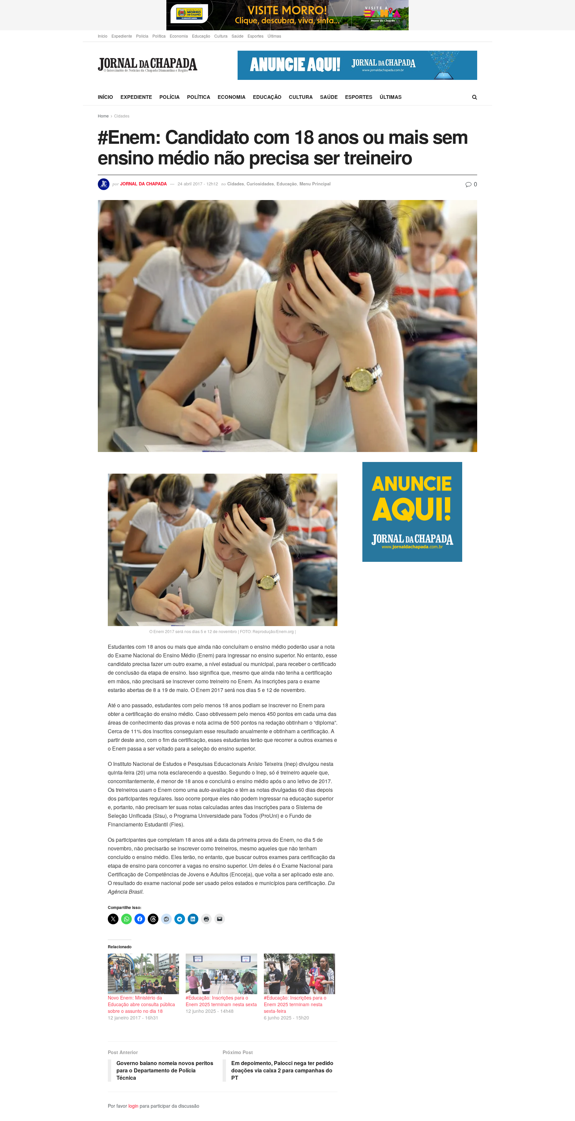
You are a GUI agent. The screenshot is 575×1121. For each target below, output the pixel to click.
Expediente (121, 36)
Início (102, 36)
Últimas (274, 36)
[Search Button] (474, 97)
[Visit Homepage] (147, 65)
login (133, 1105)
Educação (201, 36)
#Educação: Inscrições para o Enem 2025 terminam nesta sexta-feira (295, 1004)
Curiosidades (260, 183)
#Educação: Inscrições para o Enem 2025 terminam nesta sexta (221, 1001)
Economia (179, 36)
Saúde (238, 36)
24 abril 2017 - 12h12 (198, 183)
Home (103, 115)
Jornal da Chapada (143, 183)
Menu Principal (315, 183)
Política (159, 36)
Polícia (142, 36)
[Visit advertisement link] (287, 15)
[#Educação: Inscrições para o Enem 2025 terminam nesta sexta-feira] (299, 974)
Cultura (221, 36)
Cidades (121, 115)
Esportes (256, 36)
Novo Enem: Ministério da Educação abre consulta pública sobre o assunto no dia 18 (141, 1004)
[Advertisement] (419, 841)
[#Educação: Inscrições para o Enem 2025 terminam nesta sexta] (221, 974)
